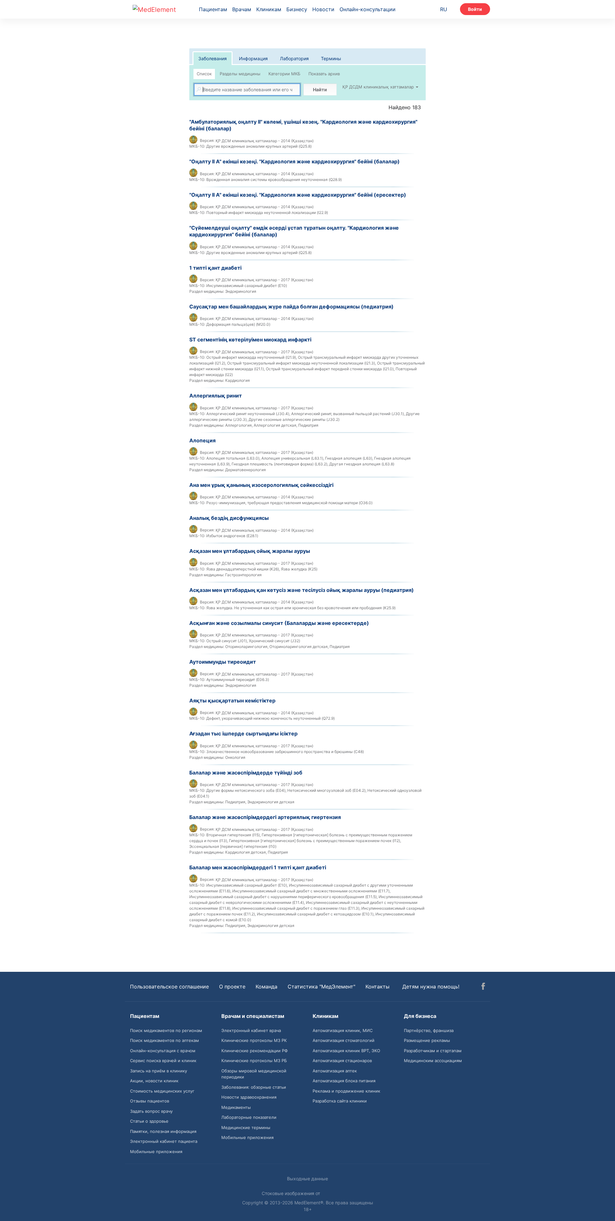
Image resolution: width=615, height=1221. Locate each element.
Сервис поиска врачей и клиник (163, 1060)
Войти (475, 9)
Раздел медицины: (206, 291)
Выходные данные (307, 1178)
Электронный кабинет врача (251, 1030)
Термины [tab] (331, 58)
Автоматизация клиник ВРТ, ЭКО (346, 1050)
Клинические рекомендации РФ (254, 1050)
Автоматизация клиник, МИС (343, 1030)
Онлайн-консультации (368, 9)
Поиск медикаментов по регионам (166, 1030)
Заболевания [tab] (212, 58)
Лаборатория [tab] (294, 58)
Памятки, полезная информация (163, 1131)
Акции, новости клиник (154, 1080)
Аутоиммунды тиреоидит (222, 662)
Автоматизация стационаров (342, 1060)
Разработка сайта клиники (340, 1100)
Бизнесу (296, 9)
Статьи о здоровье (149, 1121)
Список (204, 73)
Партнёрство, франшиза (429, 1030)
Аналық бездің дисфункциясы (229, 518)
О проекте (232, 986)
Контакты (377, 986)
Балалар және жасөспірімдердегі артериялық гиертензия (265, 817)
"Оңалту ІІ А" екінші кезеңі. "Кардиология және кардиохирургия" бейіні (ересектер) (297, 195)
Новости (323, 9)
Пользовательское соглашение (169, 986)
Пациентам (213, 9)
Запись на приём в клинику (158, 1070)
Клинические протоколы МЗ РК (254, 1040)
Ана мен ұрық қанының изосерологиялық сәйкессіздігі (261, 485)
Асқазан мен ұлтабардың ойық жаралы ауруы (249, 551)
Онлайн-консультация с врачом (162, 1050)
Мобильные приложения (156, 1151)
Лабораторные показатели (248, 1117)
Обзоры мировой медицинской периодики (253, 1074)
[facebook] (483, 987)
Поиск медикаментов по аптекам (164, 1040)
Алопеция (202, 440)
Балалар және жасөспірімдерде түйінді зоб (245, 772)
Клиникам (268, 9)
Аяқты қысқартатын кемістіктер (232, 700)
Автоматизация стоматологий (343, 1040)
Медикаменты (236, 1107)
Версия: (207, 140)
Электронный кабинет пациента (163, 1141)
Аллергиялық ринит (215, 395)
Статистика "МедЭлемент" (321, 986)
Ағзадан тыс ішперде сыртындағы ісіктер (243, 733)
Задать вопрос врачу (151, 1111)
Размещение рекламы (427, 1040)
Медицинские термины (245, 1127)
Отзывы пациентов (149, 1100)
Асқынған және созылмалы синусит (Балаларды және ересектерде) (279, 623)
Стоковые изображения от (291, 1193)
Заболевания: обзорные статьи (253, 1087)
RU (443, 9)
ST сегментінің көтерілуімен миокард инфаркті (250, 339)
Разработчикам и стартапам (433, 1050)
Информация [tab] (253, 58)
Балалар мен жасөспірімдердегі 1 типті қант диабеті (257, 867)
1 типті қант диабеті (215, 268)
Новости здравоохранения (248, 1097)
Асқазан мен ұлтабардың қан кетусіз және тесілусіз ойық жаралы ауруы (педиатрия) (301, 590)
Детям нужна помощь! (430, 986)
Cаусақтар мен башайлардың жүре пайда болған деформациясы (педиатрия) (291, 306)
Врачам (241, 9)
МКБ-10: (197, 146)
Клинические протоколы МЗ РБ (254, 1060)
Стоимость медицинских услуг (162, 1091)
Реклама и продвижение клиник (346, 1091)
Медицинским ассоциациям (433, 1060)
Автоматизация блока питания (344, 1080)
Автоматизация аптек (335, 1070)
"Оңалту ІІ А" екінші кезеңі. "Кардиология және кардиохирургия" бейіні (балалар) (294, 161)
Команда (266, 986)
